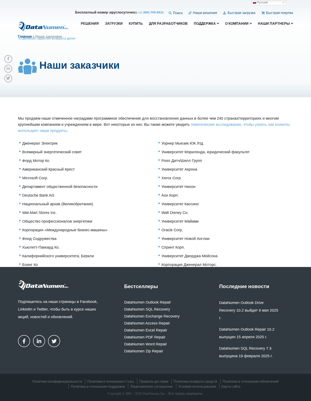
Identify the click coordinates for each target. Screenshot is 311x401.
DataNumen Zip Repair (143, 351)
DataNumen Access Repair (147, 323)
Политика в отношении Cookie (110, 381)
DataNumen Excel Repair (145, 330)
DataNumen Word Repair (145, 344)
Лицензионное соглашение (151, 386)
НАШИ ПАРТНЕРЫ (274, 24)
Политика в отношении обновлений (251, 381)
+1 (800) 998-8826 (151, 12)
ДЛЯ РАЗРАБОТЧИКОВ (168, 24)
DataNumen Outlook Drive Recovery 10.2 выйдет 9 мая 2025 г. (248, 310)
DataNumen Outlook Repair (147, 302)
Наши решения (204, 12)
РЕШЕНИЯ (90, 24)
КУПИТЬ (136, 24)
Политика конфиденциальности (57, 381)
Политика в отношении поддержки (98, 386)
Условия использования (197, 386)
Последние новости (244, 286)
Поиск (177, 13)
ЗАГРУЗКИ (114, 24)
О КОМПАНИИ (237, 24)
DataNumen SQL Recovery (147, 309)
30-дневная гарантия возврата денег (47, 38)
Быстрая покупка (279, 12)
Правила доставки (153, 381)
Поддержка (205, 24)
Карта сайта (231, 386)
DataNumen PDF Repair (144, 337)
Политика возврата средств (195, 381)
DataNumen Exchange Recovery (152, 316)
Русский (262, 2)
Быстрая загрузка (241, 12)
